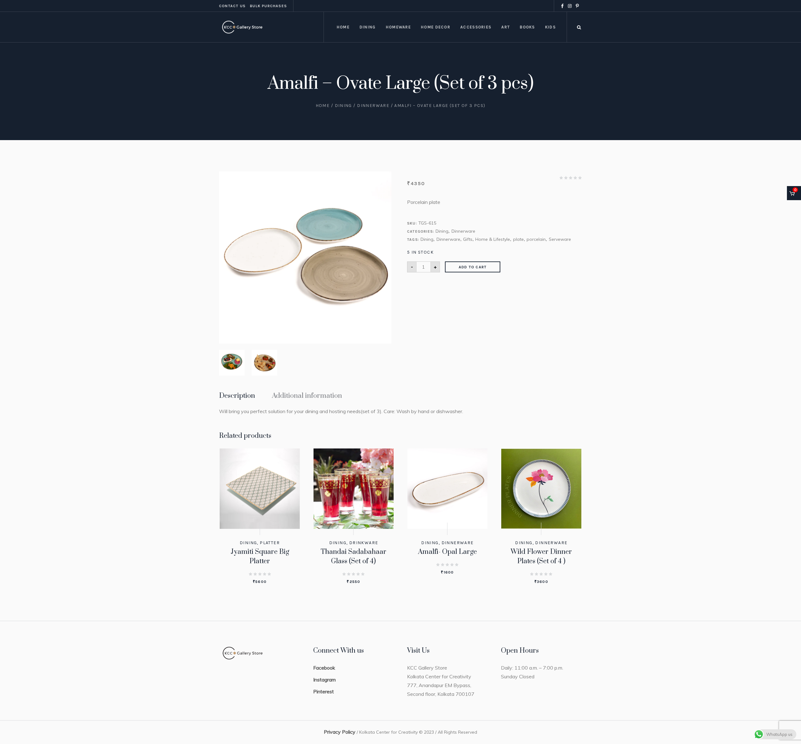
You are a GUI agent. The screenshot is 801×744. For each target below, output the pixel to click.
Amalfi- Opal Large (447, 552)
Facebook (324, 668)
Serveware (560, 239)
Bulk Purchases (268, 6)
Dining (343, 105)
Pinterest (323, 691)
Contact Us (232, 6)
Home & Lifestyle (492, 239)
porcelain (536, 239)
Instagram (324, 679)
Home (323, 105)
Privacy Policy (339, 732)
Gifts (467, 239)
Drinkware (363, 542)
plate (518, 239)
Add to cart (473, 267)
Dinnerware (373, 105)
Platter (270, 542)
